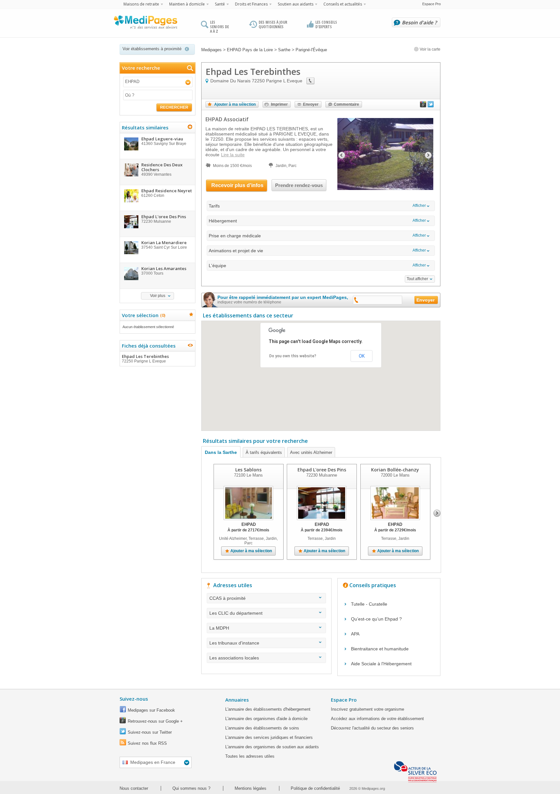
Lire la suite (233, 154)
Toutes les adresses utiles (249, 756)
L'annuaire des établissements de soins (262, 728)
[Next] (428, 154)
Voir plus (157, 295)
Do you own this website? (292, 356)
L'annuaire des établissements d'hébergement (267, 709)
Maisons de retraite (141, 4)
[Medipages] (145, 23)
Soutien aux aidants (295, 4)
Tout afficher (417, 279)
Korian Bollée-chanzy (395, 470)
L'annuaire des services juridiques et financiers (269, 737)
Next (437, 513)
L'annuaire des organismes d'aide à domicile (266, 718)
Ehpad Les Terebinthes (145, 358)
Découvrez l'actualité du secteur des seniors (372, 728)
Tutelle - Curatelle (369, 604)
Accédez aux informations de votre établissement (377, 718)
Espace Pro (431, 4)
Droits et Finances (251, 4)
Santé (220, 4)
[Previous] (341, 154)
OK (362, 356)
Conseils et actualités (342, 4)
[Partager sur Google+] (423, 105)
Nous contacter (134, 788)
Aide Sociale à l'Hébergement (381, 663)
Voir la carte (429, 49)
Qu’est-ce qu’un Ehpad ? (376, 619)
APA (355, 633)
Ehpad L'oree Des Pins (322, 470)
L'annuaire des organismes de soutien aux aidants (272, 746)
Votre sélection (143, 315)
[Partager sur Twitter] (430, 105)
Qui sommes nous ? (191, 788)
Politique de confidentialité (315, 788)
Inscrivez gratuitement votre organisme (367, 709)
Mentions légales (250, 788)
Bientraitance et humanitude (380, 648)
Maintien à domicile (187, 4)
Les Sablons (248, 470)
